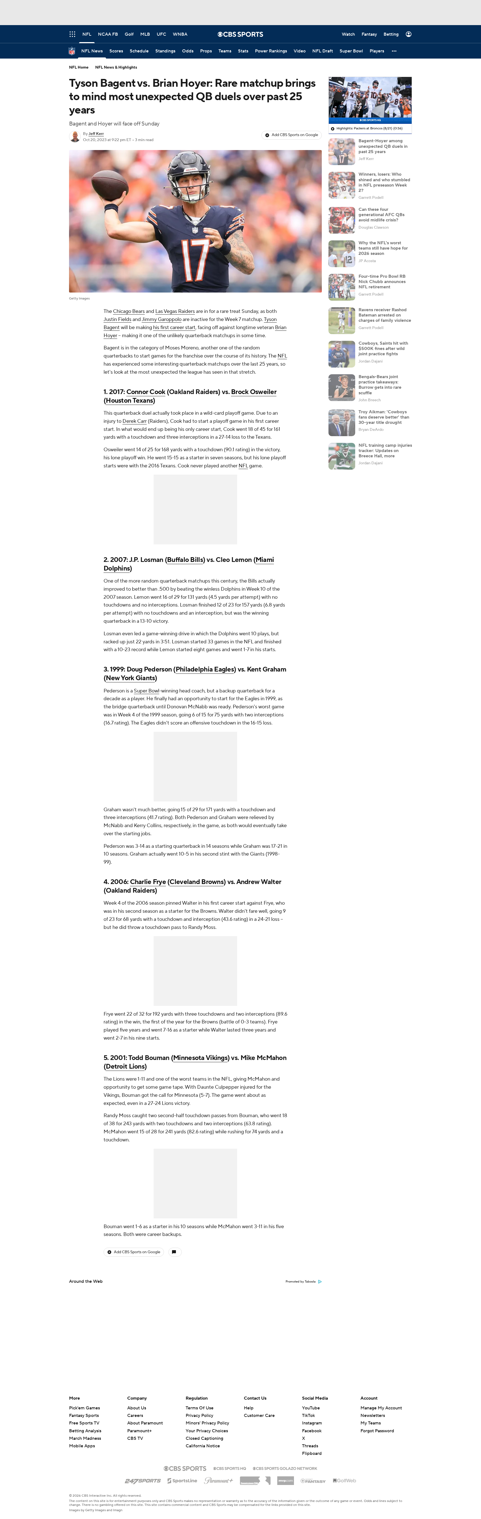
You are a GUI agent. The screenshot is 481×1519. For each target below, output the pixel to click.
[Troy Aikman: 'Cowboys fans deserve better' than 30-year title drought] (341, 422)
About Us (136, 1408)
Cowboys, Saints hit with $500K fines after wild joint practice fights (383, 348)
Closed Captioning (204, 1433)
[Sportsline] (182, 1480)
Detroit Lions (125, 1066)
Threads (310, 1446)
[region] (370, 100)
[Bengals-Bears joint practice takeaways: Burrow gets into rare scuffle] (341, 387)
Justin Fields (117, 319)
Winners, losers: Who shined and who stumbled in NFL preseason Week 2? (384, 182)
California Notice (203, 1440)
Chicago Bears (129, 311)
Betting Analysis (85, 1431)
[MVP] (285, 1478)
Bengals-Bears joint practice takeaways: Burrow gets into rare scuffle (380, 385)
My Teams (370, 1423)
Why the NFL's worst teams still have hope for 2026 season (383, 248)
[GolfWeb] (344, 1481)
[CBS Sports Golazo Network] (285, 1468)
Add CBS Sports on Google (295, 134)
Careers (135, 1415)
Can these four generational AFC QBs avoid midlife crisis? (381, 215)
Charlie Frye (148, 882)
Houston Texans (129, 400)
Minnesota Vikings (200, 1058)
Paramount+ (139, 1431)
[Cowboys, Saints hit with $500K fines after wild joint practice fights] (341, 354)
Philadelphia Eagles (205, 669)
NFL (282, 356)
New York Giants (130, 678)
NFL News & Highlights (116, 67)
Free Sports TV (84, 1423)
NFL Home (79, 67)
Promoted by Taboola (301, 1282)
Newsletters (372, 1415)
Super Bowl (146, 691)
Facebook (312, 1431)
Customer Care (259, 1415)
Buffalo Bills (185, 560)
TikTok (308, 1415)
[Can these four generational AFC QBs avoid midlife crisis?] (341, 220)
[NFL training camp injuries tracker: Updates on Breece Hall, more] (341, 456)
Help (249, 1408)
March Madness (85, 1438)
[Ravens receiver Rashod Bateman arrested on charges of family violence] (341, 320)
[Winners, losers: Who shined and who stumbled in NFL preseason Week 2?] (341, 185)
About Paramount (145, 1423)
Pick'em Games (84, 1408)
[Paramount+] (218, 1479)
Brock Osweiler (253, 392)
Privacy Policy (199, 1415)
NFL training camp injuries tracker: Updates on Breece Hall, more (385, 451)
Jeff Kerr (96, 133)
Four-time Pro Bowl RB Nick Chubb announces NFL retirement (382, 282)
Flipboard (312, 1453)
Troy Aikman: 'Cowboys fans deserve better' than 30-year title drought (384, 417)
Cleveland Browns (196, 882)
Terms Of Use (199, 1408)
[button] (394, 51)
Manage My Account (381, 1408)
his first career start (174, 327)
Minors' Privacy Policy (207, 1423)
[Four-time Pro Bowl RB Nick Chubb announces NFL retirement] (341, 287)
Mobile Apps (82, 1446)
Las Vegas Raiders (175, 311)
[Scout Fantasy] (313, 1480)
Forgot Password (377, 1431)
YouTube (311, 1408)
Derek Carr (134, 421)
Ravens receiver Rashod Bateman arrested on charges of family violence (385, 315)
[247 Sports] (143, 1479)
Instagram (312, 1423)
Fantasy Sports (84, 1415)
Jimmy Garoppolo (161, 319)
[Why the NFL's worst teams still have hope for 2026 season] (341, 253)
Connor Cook (145, 392)
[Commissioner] (255, 1478)
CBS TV (135, 1438)
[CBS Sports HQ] (229, 1468)
